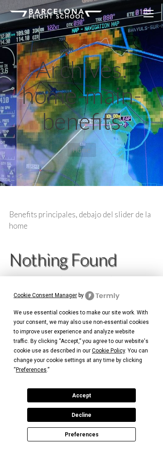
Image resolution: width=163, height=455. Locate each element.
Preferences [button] (31, 370)
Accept (81, 395)
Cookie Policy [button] (108, 350)
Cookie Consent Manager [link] (45, 295)
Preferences (82, 434)
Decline (81, 415)
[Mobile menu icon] (148, 13)
